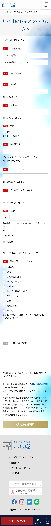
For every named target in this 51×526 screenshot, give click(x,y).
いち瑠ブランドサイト (22, 457)
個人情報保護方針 (40, 384)
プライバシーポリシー (22, 468)
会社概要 (15, 462)
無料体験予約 (17, 520)
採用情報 (15, 473)
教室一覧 (38, 523)
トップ (5, 12)
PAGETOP (47, 522)
